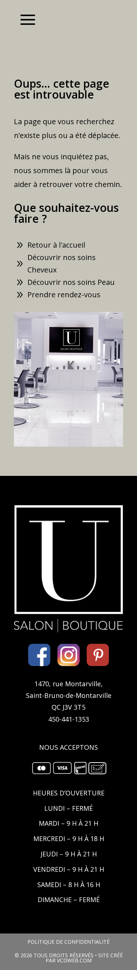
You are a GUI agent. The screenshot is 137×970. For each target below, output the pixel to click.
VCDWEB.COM (74, 960)
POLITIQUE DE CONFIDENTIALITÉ (68, 941)
